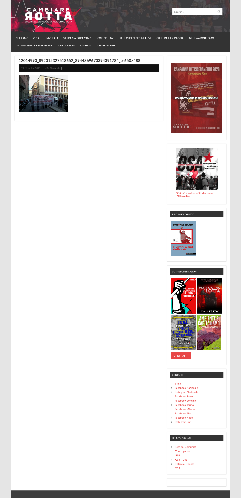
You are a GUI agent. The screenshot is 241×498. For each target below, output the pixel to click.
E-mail (178, 383)
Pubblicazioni (66, 45)
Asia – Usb (181, 459)
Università (51, 38)
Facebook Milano (185, 409)
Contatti (86, 45)
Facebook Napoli (184, 417)
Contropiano (182, 451)
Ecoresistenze (105, 38)
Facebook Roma (184, 396)
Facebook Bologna (185, 400)
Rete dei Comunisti (186, 447)
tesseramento (106, 45)
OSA (177, 468)
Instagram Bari (183, 422)
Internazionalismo (201, 38)
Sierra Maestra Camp (77, 38)
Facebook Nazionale (186, 388)
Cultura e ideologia (169, 38)
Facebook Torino (184, 405)
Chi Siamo (22, 38)
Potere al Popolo (184, 464)
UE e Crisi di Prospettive (135, 38)
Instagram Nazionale (186, 392)
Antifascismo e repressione (34, 45)
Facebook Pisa (183, 413)
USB (177, 455)
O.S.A (36, 38)
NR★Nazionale (52, 68)
